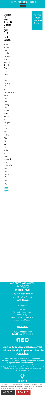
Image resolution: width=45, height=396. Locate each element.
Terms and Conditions (21, 312)
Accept (8, 392)
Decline (23, 392)
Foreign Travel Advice (22, 320)
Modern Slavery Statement (22, 317)
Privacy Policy (22, 315)
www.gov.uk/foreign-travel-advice (22, 365)
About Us (21, 309)
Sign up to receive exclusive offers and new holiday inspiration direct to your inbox (23, 350)
